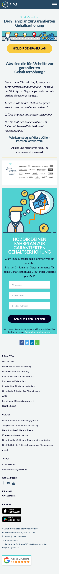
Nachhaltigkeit (9, 405)
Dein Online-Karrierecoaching (16, 366)
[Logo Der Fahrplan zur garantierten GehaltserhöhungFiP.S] (9, 5)
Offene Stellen (9, 495)
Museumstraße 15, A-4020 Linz (20, 532)
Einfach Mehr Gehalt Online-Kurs (18, 376)
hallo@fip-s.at (11, 540)
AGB (4, 396)
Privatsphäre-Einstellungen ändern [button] (18, 386)
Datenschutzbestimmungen (37, 332)
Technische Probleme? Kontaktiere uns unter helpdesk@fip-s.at (24, 546)
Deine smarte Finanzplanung (15, 371)
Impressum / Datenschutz (14, 381)
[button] (22, 343)
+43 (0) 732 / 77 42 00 (15, 536)
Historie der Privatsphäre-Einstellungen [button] (21, 391)
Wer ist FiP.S (8, 361)
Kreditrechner (9, 464)
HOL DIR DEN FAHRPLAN (29, 48)
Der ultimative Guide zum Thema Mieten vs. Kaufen (26, 440)
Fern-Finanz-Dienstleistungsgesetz (18, 401)
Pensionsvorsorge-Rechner (15, 469)
